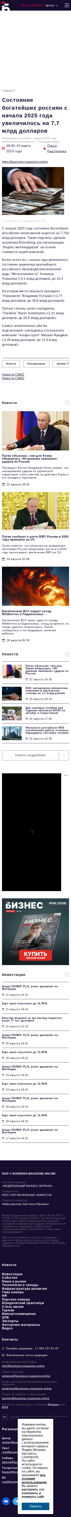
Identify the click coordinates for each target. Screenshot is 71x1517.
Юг (4, 1477)
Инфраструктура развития (24, 1288)
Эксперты (10, 1321)
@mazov (53, 1404)
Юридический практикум (23, 1303)
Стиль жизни (13, 1306)
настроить (30, 1489)
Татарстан (9, 1467)
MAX (5, 1407)
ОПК (5, 1317)
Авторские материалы (21, 1324)
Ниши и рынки (14, 1281)
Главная (7, 90)
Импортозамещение (19, 1313)
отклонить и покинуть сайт (33, 1494)
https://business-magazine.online (25, 161)
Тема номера (13, 1292)
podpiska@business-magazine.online (27, 1388)
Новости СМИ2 (13, 374)
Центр (6, 1438)
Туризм (8, 1310)
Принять (35, 1506)
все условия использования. (34, 1478)
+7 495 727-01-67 (47, 1348)
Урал (5, 1447)
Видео (7, 1328)
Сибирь (8, 1457)
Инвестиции (12, 1274)
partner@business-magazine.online (25, 1398)
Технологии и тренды (20, 1285)
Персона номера (16, 1299)
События (9, 1277)
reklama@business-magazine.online (26, 1375)
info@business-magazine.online (23, 1365)
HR (4, 1295)
